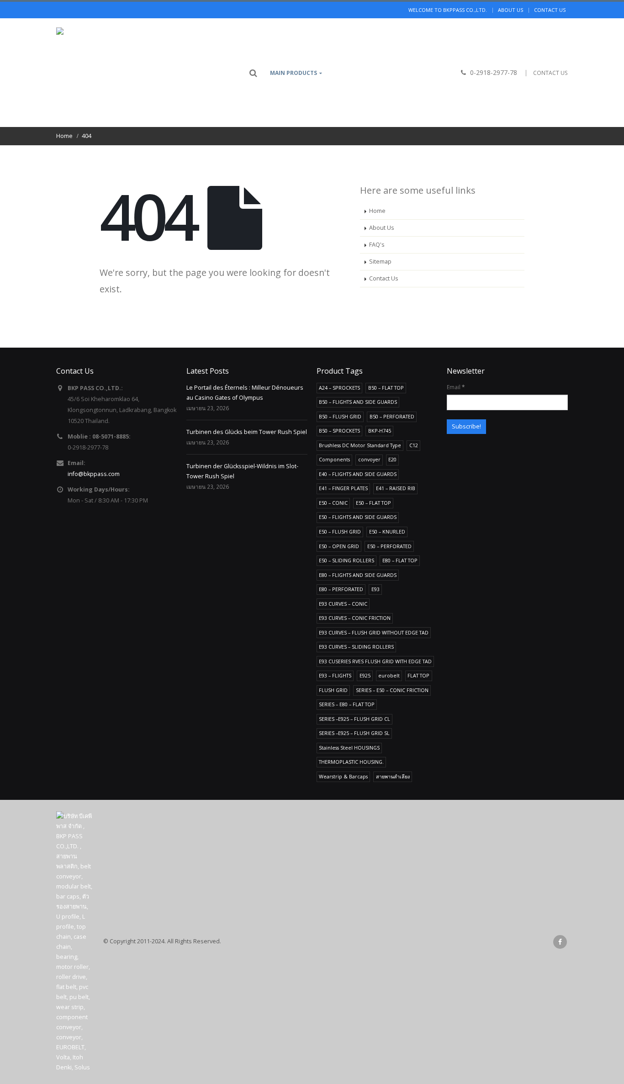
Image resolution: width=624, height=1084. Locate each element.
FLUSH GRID (333, 690)
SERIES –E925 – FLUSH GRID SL (354, 733)
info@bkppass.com (94, 474)
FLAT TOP (418, 675)
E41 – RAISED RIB (395, 488)
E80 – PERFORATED (341, 589)
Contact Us (383, 278)
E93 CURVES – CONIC (343, 603)
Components (334, 459)
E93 (375, 589)
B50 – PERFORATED (392, 416)
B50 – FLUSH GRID (340, 416)
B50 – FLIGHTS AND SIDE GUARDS (358, 401)
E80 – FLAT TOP (400, 560)
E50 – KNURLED (387, 531)
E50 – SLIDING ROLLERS (346, 560)
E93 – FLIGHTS (335, 675)
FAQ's (377, 245)
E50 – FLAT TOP (373, 502)
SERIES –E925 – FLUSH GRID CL (354, 718)
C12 (413, 445)
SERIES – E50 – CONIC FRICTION (392, 690)
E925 (365, 675)
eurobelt (389, 675)
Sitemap (380, 261)
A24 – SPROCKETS (339, 387)
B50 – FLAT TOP (386, 387)
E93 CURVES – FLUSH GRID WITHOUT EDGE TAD (373, 632)
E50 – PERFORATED (389, 546)
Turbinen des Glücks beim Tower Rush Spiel (246, 432)
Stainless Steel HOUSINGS (349, 747)
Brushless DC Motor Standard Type (360, 445)
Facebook (560, 942)
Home (377, 211)
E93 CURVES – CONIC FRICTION (355, 617)
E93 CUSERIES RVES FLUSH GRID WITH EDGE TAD (375, 661)
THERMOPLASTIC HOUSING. (351, 761)
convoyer (369, 459)
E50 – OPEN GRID (339, 546)
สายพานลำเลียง (393, 776)
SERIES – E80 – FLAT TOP (347, 704)
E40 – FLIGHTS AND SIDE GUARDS (358, 474)
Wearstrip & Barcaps (343, 776)
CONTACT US (550, 73)
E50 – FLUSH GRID (340, 531)
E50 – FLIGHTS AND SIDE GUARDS (358, 516)
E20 (392, 459)
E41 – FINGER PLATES (343, 488)
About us (510, 9)
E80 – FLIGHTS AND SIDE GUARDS (358, 574)
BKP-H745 (379, 430)
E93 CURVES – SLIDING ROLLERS (356, 646)
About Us (381, 228)
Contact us (550, 9)
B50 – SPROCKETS (339, 430)
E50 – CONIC (333, 502)
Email (456, 387)
